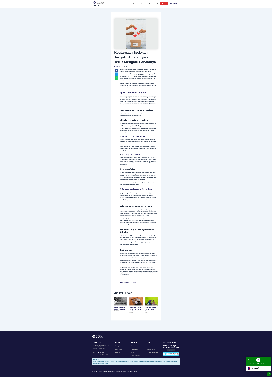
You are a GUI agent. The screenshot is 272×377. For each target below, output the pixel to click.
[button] (138, 4)
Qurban (151, 3)
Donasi (132, 352)
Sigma (96, 5)
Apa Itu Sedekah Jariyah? (133, 92)
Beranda (135, 3)
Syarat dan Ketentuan (152, 346)
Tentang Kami (118, 346)
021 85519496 (100, 352)
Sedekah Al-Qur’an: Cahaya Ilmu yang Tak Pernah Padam (135, 309)
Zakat (156, 3)
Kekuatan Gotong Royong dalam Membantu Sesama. (151, 309)
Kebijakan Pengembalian (152, 352)
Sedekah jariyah (124, 235)
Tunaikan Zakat (134, 349)
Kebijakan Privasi (151, 349)
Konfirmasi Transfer (135, 355)
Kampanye (144, 3)
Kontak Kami (118, 352)
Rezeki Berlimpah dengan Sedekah (119, 308)
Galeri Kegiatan (118, 349)
